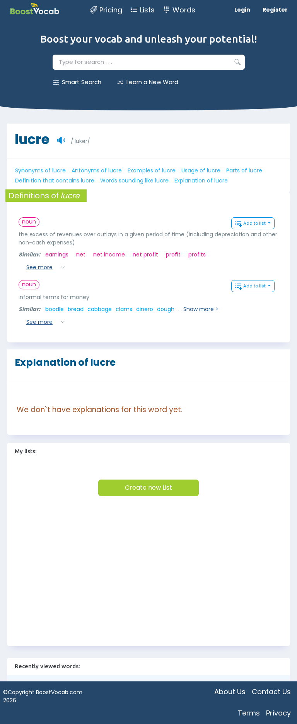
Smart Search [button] (81, 82)
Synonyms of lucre (40, 170)
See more (39, 267)
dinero (144, 309)
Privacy (278, 713)
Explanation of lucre (201, 180)
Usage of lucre (200, 170)
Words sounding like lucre (134, 180)
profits (197, 254)
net (80, 254)
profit (173, 254)
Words (183, 10)
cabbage (99, 309)
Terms (249, 713)
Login (242, 10)
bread (76, 309)
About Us (230, 691)
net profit (145, 254)
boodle (54, 309)
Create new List (148, 487)
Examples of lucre (152, 170)
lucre (32, 135)
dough (165, 309)
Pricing (110, 10)
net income (109, 254)
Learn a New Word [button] (152, 82)
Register (275, 10)
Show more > (200, 309)
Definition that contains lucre (54, 180)
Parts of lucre (244, 170)
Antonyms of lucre (97, 170)
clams (124, 309)
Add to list (255, 223)
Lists (147, 10)
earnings (56, 254)
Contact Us (271, 691)
